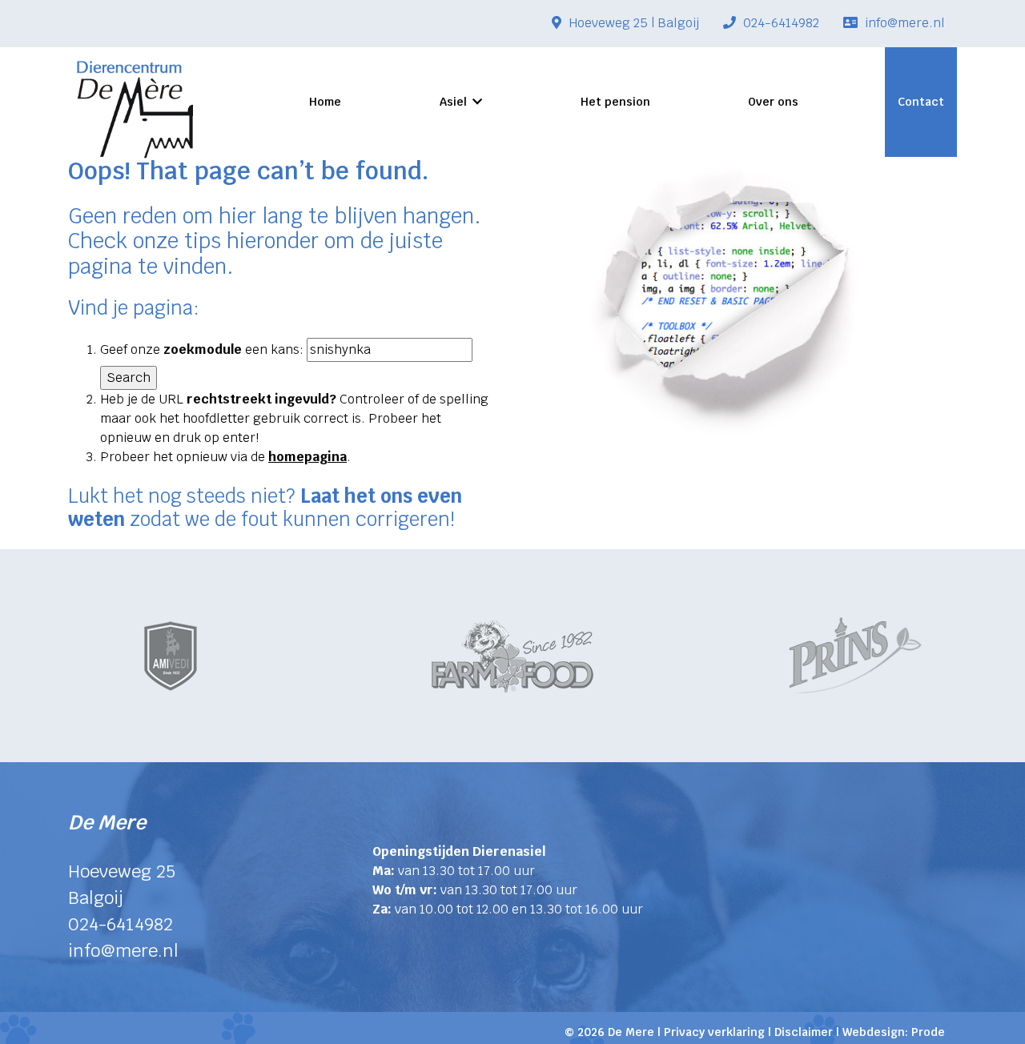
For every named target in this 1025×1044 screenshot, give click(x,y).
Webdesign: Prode (893, 1032)
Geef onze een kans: (201, 349)
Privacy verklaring (714, 1032)
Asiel (453, 101)
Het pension (615, 101)
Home (325, 101)
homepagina (307, 456)
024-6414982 (779, 22)
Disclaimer (803, 1032)
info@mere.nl (903, 22)
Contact (921, 101)
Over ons (773, 101)
